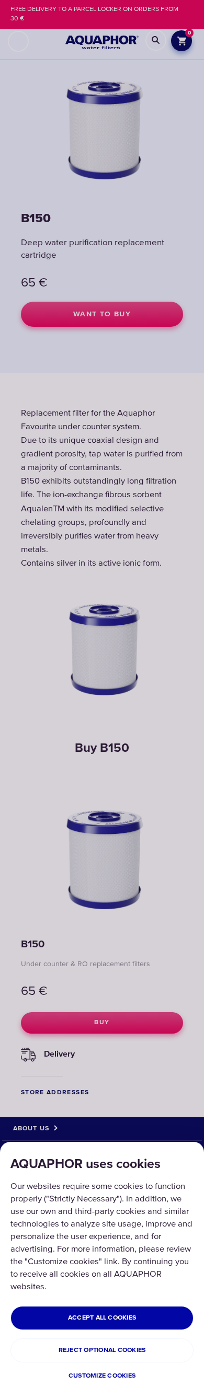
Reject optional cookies (102, 1350)
